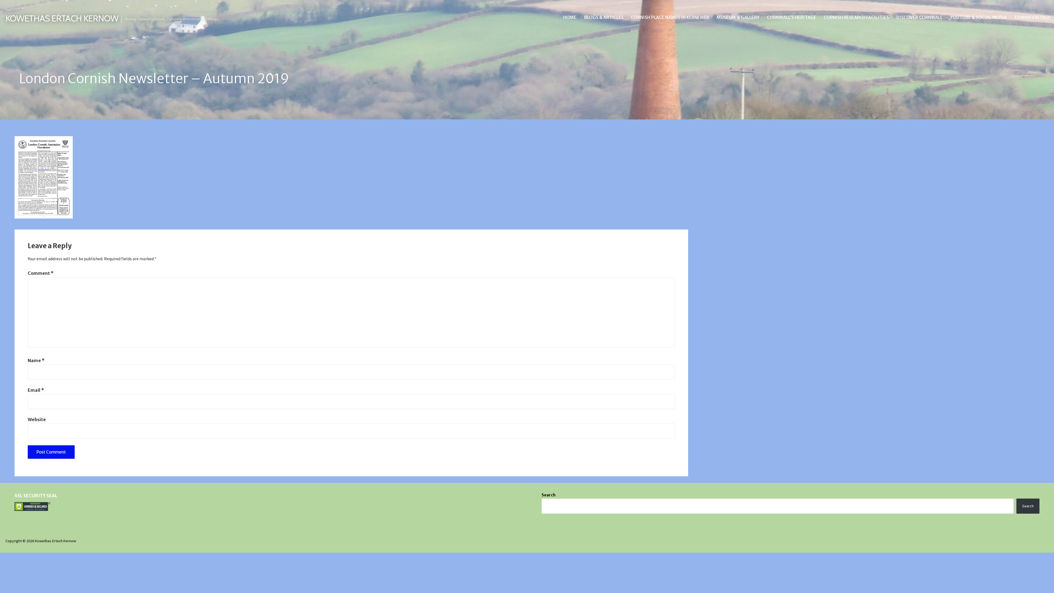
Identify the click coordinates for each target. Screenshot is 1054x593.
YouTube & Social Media (978, 17)
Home (569, 17)
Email (36, 390)
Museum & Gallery (738, 17)
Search (549, 495)
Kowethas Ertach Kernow (61, 18)
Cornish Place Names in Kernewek (670, 17)
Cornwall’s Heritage (791, 17)
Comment (41, 273)
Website (37, 419)
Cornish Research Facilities (856, 17)
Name (36, 360)
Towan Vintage (1032, 17)
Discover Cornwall (919, 17)
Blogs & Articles (604, 17)
